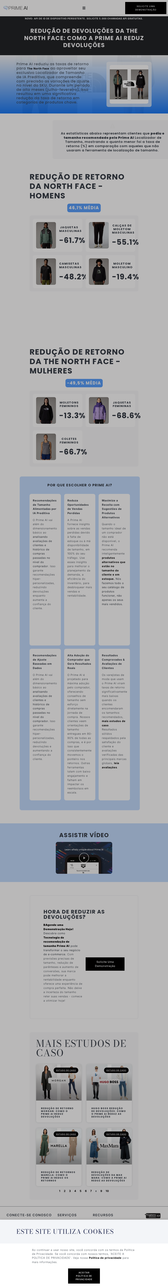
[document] (84, 644)
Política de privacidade (105, 1257)
